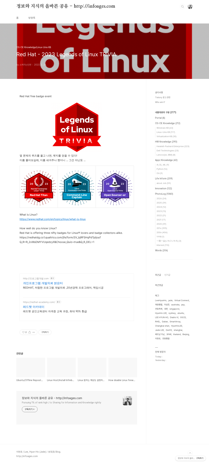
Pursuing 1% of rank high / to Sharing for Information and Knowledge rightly (61, 402)
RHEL (157, 321)
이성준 (166, 304)
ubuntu (180, 313)
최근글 (158, 275)
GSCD (183, 317)
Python (162, 169)
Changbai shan (162, 326)
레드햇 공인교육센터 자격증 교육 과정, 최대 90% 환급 (55, 311)
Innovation (163, 188)
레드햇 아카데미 (33, 306)
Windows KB (165, 128)
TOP (190, 453)
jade (170, 300)
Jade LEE (159, 330)
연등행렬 (165, 338)
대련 (166, 309)
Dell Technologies (168, 150)
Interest (163, 245)
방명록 (31, 17)
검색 (182, 6)
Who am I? (160, 102)
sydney (172, 313)
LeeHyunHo (161, 300)
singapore (174, 309)
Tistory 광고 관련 (162, 97)
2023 (161, 211)
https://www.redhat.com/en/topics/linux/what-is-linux (53, 219)
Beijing (186, 334)
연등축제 (158, 309)
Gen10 (169, 330)
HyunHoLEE (176, 326)
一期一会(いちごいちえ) (169, 241)
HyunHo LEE (161, 313)
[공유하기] (30, 332)
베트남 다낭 (160, 334)
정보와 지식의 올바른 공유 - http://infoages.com (65, 6)
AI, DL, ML (163, 165)
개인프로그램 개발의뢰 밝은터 (43, 283)
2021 (161, 219)
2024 (161, 207)
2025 (161, 203)
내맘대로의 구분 (165, 112)
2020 (161, 224)
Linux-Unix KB (166, 132)
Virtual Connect (181, 300)
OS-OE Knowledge (167, 123)
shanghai (178, 330)
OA (160, 173)
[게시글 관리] (34, 332)
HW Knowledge (166, 141)
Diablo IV (174, 317)
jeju (183, 304)
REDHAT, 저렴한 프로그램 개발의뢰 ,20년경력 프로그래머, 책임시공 (63, 287)
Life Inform (164, 178)
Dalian (165, 321)
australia (175, 304)
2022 (161, 215)
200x (162, 232)
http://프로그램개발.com (36, 278)
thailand (177, 334)
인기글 (167, 275)
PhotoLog (164, 194)
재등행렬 (158, 304)
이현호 (158, 338)
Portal (160, 118)
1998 (160, 236)
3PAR (168, 334)
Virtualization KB (167, 136)
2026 (161, 198)
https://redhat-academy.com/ (39, 302)
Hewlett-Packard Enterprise (173, 146)
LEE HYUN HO (161, 317)
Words (161, 250)
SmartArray (175, 321)
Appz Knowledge (166, 160)
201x (162, 228)
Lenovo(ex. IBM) (166, 155)
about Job (164, 183)
